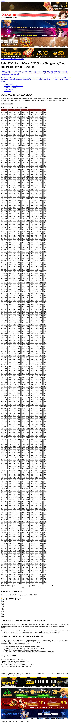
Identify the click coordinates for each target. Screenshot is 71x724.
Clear (2, 103)
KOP (31, 585)
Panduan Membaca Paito (11, 87)
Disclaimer (7, 91)
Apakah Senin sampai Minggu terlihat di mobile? (16, 666)
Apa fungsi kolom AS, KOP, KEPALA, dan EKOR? (17, 664)
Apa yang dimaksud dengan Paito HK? (13, 659)
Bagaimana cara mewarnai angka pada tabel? (15, 661)
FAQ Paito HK (8, 89)
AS (11, 585)
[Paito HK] (4, 1)
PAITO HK (4, 59)
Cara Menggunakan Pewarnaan (13, 86)
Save (7, 103)
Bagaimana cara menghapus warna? (12, 663)
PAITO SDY (12, 59)
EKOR (20, 587)
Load (11, 103)
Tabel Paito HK (9, 84)
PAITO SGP (20, 59)
